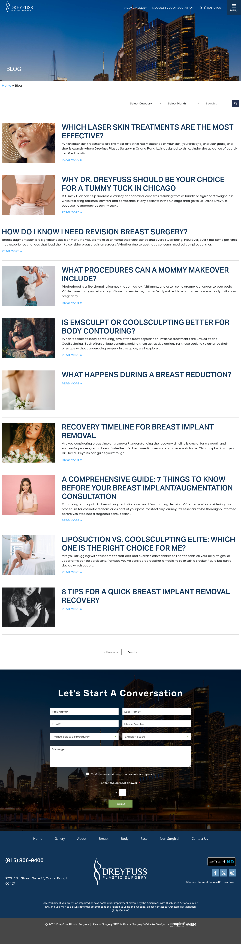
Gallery (60, 838)
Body (124, 838)
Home (6, 85)
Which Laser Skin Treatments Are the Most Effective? (148, 131)
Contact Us (200, 838)
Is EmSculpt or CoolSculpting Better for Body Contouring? (146, 326)
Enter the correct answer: (120, 782)
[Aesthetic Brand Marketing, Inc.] (190, 924)
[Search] (235, 103)
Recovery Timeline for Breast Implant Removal (138, 431)
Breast (104, 838)
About (81, 838)
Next (131, 652)
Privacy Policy (227, 882)
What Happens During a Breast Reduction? (146, 374)
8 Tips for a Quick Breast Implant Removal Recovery (146, 596)
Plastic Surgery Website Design (144, 924)
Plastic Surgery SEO (106, 924)
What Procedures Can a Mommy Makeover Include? (145, 274)
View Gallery (135, 7)
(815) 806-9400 (210, 7)
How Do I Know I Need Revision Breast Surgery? (95, 231)
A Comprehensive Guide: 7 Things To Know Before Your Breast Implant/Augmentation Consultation (147, 488)
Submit (120, 804)
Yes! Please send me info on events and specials (123, 774)
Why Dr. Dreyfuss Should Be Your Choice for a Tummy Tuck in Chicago (143, 184)
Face (144, 838)
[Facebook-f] (215, 872)
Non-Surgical (169, 838)
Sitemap (191, 882)
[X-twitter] (223, 872)
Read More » (72, 160)
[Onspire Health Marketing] (177, 924)
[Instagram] (232, 872)
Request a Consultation (173, 7)
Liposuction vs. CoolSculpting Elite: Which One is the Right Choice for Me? (148, 544)
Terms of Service (208, 882)
